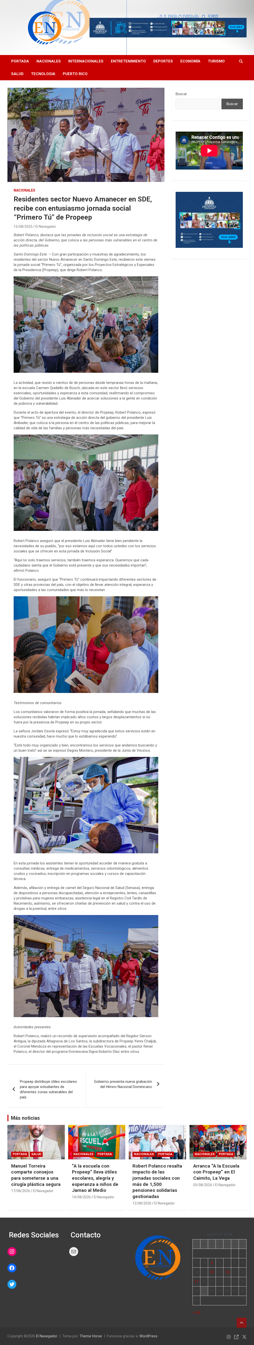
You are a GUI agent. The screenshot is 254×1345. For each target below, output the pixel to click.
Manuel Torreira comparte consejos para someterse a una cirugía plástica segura (36, 1175)
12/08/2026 (141, 1203)
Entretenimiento (128, 61)
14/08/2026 (81, 1197)
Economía (190, 61)
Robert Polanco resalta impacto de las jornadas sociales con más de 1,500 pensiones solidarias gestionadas (157, 1181)
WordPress (148, 1336)
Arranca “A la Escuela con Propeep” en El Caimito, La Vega (216, 1172)
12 (212, 1272)
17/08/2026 (20, 1191)
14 (227, 1272)
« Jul (196, 1312)
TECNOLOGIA (43, 74)
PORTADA (20, 61)
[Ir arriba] (242, 1323)
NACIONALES (24, 190)
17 (196, 1281)
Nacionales (48, 61)
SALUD (17, 74)
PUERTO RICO (75, 74)
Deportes (163, 61)
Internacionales (85, 61)
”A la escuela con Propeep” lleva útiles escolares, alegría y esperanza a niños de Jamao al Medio (95, 1178)
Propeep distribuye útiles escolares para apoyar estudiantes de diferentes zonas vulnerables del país (48, 1089)
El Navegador (45, 227)
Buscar (181, 94)
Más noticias (25, 1118)
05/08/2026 (202, 1185)
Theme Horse (91, 1336)
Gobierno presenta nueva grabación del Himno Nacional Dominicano (123, 1084)
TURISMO (216, 61)
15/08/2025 (23, 227)
